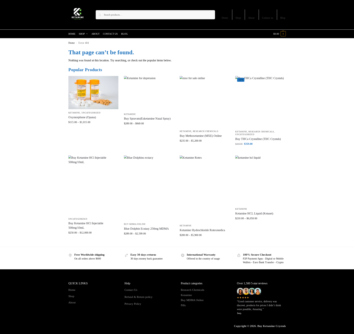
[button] (279, 34)
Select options (93, 130)
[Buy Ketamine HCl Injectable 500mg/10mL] (93, 185)
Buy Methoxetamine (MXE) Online (201, 135)
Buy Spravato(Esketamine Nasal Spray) (147, 118)
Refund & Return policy (139, 296)
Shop (238, 17)
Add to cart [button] (260, 151)
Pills (183, 305)
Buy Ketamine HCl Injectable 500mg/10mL (85, 225)
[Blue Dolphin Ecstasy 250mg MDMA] (149, 188)
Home (225, 17)
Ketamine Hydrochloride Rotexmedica (202, 230)
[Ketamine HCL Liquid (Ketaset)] (260, 181)
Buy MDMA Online (135, 224)
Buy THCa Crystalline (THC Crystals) (258, 138)
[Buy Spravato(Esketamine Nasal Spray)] (149, 93)
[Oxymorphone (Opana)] (93, 92)
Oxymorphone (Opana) (82, 117)
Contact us (267, 17)
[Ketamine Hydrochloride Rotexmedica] (205, 189)
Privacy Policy (133, 303)
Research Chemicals (205, 131)
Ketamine (74, 113)
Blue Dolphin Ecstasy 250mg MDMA (146, 228)
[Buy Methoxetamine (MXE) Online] (205, 102)
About (251, 17)
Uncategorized (91, 113)
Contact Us (131, 289)
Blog (282, 17)
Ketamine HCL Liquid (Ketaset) (254, 213)
